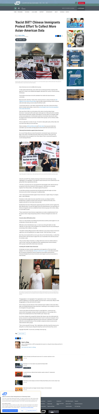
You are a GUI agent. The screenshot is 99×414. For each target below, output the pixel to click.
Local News (34, 11)
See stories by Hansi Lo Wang (28, 347)
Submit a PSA (68, 403)
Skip (22, 410)
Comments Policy (41, 403)
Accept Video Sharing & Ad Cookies (10, 410)
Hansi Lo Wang (21, 35)
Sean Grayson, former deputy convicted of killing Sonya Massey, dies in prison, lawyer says (41, 380)
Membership (50, 403)
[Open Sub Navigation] (23, 11)
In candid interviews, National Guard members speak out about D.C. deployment (39, 372)
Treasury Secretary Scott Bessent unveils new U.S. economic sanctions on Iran (38, 356)
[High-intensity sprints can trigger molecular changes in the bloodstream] (19, 389)
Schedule (62, 11)
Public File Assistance (78, 403)
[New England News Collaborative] (75, 77)
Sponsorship (49, 11)
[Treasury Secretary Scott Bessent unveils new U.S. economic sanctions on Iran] (19, 358)
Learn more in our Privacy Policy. (27, 407)
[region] (21, 402)
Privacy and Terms (41, 401)
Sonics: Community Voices (60, 404)
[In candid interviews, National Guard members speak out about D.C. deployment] (19, 374)
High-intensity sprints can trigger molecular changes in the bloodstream (37, 388)
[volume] (19, 8)
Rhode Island (41, 126)
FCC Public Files (77, 406)
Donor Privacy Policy (42, 406)
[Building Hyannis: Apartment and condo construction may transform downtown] (75, 94)
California (29, 126)
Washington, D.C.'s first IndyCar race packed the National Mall (35, 363)
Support (42, 11)
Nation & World (21, 333)
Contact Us (50, 401)
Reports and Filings (51, 406)
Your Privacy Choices (32, 410)
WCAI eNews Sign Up (69, 401)
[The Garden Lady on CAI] (75, 38)
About (56, 11)
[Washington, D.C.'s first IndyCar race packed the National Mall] (19, 365)
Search (67, 11)
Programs (20, 11)
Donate (82, 3)
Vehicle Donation (69, 406)
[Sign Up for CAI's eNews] (75, 58)
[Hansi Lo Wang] (17, 345)
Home (15, 11)
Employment (59, 401)
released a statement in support (40, 250)
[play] (15, 8)
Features (27, 11)
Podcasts (76, 401)
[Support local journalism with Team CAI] (75, 23)
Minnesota (33, 126)
